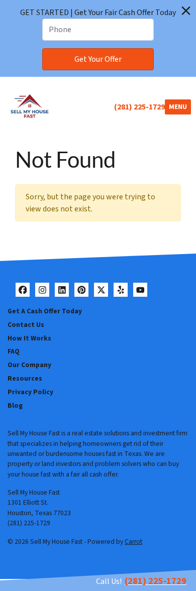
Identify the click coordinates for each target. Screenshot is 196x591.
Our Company (29, 365)
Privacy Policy (30, 392)
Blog (15, 405)
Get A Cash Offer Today (45, 311)
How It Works (29, 338)
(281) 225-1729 (139, 106)
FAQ (14, 351)
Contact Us (26, 324)
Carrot (133, 541)
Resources (25, 378)
